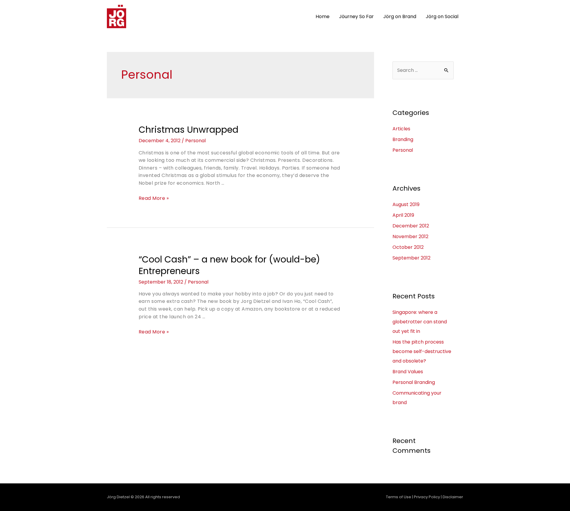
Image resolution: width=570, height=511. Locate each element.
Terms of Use (398, 497)
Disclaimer (453, 497)
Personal (195, 140)
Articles (401, 128)
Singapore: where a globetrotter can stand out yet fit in (419, 322)
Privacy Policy (427, 497)
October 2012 (408, 247)
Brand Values (407, 371)
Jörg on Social (442, 16)
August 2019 (405, 204)
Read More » (154, 198)
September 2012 (411, 257)
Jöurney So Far (356, 16)
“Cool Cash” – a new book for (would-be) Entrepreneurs (229, 265)
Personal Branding (413, 382)
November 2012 (410, 236)
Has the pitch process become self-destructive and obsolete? (421, 351)
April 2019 (403, 215)
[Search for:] (423, 70)
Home (323, 16)
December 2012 (410, 225)
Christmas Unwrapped (188, 129)
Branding (402, 139)
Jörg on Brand (399, 16)
